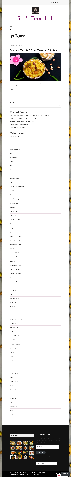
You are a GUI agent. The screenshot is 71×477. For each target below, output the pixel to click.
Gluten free (13, 224)
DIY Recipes (13, 207)
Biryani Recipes (14, 174)
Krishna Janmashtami (15, 265)
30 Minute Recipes (14, 137)
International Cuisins (15, 245)
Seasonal (12, 352)
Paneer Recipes (14, 311)
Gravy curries (13, 228)
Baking (12, 166)
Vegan (11, 402)
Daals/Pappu (13, 195)
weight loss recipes (15, 415)
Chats (11, 182)
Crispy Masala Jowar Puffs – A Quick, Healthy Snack (23, 119)
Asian (11, 153)
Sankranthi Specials (15, 344)
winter (11, 419)
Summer (12, 377)
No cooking (13, 303)
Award (11, 162)
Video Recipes (13, 406)
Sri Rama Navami (14, 373)
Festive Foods (13, 211)
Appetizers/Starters (15, 149)
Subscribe (41, 452)
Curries (12, 191)
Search (12, 102)
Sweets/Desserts (14, 382)
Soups (11, 365)
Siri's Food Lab (35, 17)
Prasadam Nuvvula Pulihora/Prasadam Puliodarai (33, 50)
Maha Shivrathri (14, 278)
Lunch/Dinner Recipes (16, 274)
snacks (11, 361)
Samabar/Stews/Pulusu (16, 336)
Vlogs (11, 411)
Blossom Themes (21, 475)
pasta (11, 315)
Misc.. (11, 294)
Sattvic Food (13, 348)
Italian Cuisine (13, 249)
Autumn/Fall (13, 157)
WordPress (36, 475)
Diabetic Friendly (14, 199)
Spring (11, 369)
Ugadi (11, 386)
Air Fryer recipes (14, 141)
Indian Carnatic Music (15, 236)
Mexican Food (13, 290)
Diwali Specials (14, 203)
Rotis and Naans (14, 328)
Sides (11, 357)
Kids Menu (12, 261)
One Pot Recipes (14, 307)
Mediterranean (14, 286)
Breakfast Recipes (14, 178)
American (12, 145)
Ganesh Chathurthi (15, 220)
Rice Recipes (13, 323)
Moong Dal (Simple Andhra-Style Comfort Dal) (22, 122)
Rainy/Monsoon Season (16, 319)
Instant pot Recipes (15, 240)
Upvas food (13, 398)
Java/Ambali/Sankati (15, 253)
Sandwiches (13, 340)
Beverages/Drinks (14, 170)
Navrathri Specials (14, 299)
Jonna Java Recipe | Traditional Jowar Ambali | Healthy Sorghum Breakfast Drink (30, 116)
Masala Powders (14, 282)
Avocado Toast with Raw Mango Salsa (19, 125)
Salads (11, 332)
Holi (11, 232)
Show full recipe (15, 89)
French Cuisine (14, 216)
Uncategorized (14, 390)
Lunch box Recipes (15, 270)
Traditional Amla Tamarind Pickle (18, 128)
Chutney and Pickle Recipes (17, 187)
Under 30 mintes (14, 394)
